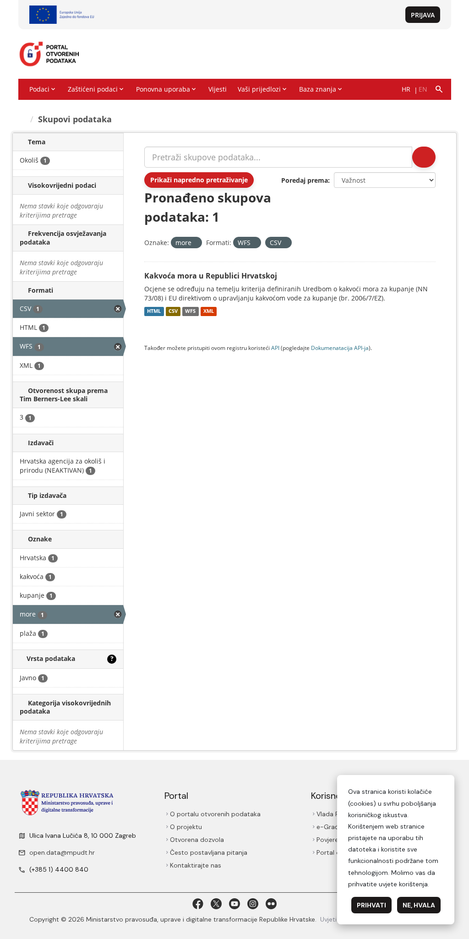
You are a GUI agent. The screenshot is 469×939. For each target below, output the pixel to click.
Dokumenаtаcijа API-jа (340, 347)
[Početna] (23, 119)
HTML (154, 311)
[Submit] (423, 157)
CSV (173, 311)
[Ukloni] (195, 243)
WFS (190, 311)
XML (208, 311)
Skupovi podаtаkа (76, 119)
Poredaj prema (304, 180)
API (275, 347)
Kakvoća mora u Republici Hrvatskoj (210, 276)
